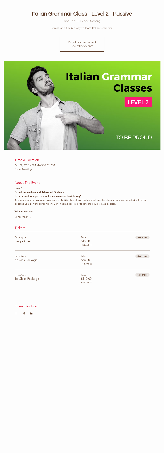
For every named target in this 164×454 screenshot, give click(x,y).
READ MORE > (23, 217)
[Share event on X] (23, 313)
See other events (82, 46)
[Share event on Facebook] (16, 313)
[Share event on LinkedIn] (31, 313)
